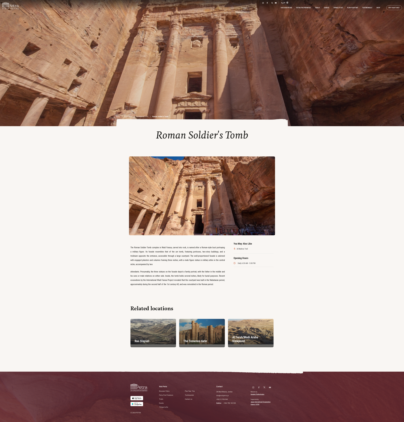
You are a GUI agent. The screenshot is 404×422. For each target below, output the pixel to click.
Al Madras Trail (242, 249)
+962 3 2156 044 (222, 399)
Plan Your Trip (190, 391)
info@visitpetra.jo (222, 396)
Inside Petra (128, 117)
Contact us (188, 399)
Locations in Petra (142, 117)
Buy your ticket (394, 8)
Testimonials (367, 8)
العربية (283, 3)
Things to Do (338, 8)
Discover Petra (164, 391)
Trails (317, 8)
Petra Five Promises (303, 8)
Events (326, 8)
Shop (378, 8)
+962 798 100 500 (230, 403)
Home (118, 117)
